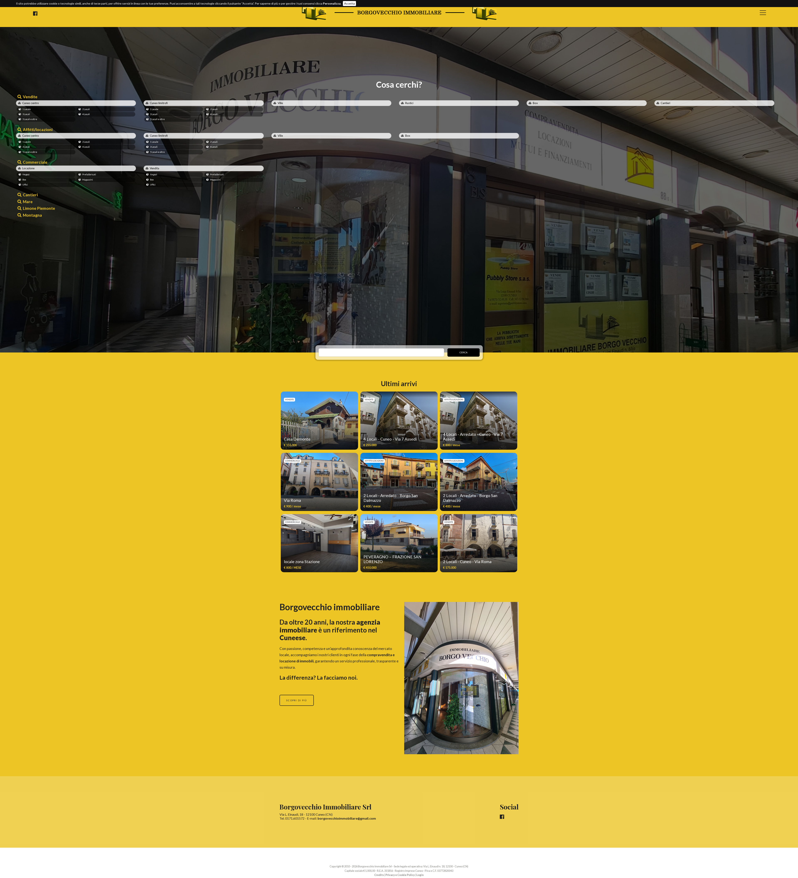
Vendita (154, 168)
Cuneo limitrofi (159, 103)
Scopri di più (296, 700)
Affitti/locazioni (38, 129)
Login (420, 875)
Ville (280, 103)
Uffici (25, 184)
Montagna (32, 215)
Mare (28, 201)
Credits (379, 875)
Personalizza (332, 3)
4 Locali (86, 114)
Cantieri (665, 103)
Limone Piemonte (39, 208)
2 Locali (86, 109)
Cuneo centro (30, 103)
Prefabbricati (89, 174)
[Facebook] (35, 13)
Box (535, 103)
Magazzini (87, 179)
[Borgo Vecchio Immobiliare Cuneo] (399, 19)
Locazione (28, 168)
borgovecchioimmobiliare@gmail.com (347, 818)
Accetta (349, 3)
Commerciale (35, 162)
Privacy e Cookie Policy (400, 875)
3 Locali (26, 114)
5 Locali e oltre (29, 119)
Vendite (30, 96)
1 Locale (26, 109)
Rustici (409, 103)
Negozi (26, 174)
